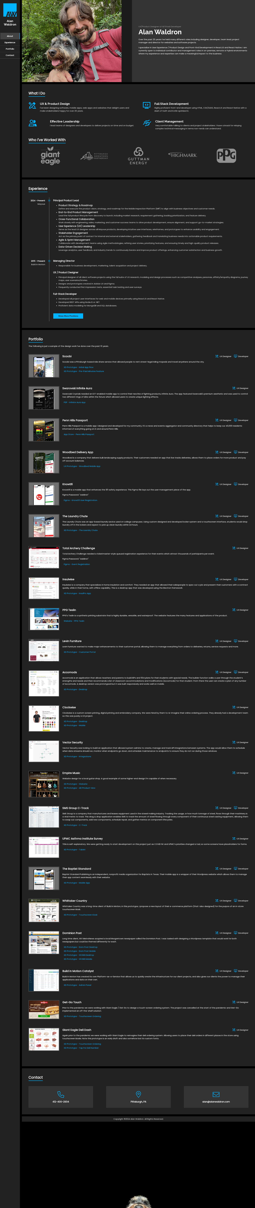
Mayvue (41, 204)
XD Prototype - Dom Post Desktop (80, 947)
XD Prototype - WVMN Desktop (79, 955)
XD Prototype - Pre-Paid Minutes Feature (84, 371)
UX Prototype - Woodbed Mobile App (82, 466)
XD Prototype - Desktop (75, 689)
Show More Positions (68, 316)
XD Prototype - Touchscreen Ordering (82, 1016)
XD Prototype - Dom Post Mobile (80, 951)
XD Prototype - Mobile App (77, 882)
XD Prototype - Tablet (75, 849)
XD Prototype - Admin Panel (77, 985)
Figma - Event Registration (77, 564)
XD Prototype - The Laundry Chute (81, 530)
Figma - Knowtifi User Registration (80, 500)
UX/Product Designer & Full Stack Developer (160, 26)
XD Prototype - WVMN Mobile (78, 959)
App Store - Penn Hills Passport (79, 434)
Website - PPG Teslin (74, 621)
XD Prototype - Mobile (74, 725)
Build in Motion (38, 264)
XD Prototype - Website (75, 784)
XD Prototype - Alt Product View (79, 788)
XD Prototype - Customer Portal (79, 652)
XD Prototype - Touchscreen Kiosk (80, 914)
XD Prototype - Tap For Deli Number (81, 1047)
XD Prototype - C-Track (75, 825)
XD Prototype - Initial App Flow (78, 367)
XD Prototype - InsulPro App (77, 593)
